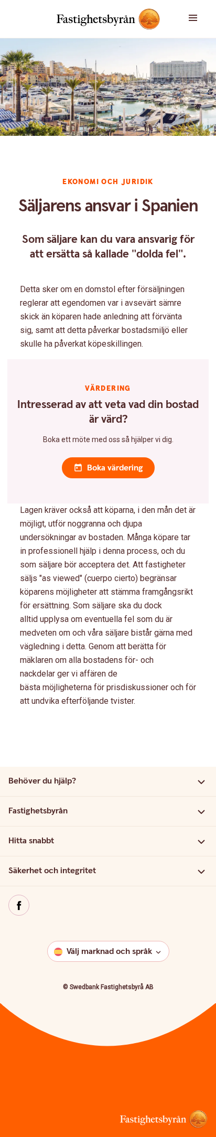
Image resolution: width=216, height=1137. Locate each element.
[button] (198, 19)
